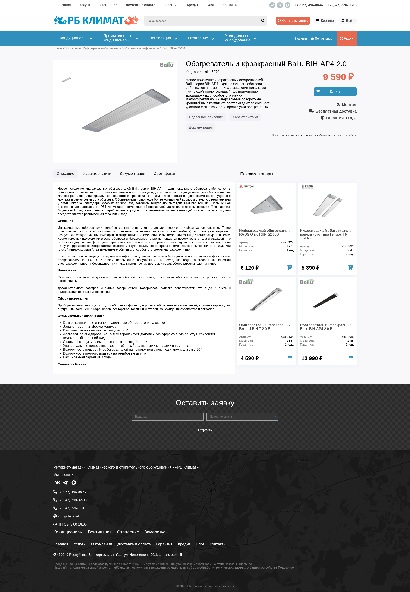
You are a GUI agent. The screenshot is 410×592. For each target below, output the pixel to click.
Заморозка (154, 532)
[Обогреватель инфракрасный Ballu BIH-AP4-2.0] (126, 156)
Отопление (128, 532)
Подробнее (350, 135)
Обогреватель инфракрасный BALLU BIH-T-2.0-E (265, 327)
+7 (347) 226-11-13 (342, 5)
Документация (200, 127)
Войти (351, 20)
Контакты (230, 5)
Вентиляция (100, 532)
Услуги (84, 5)
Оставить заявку (294, 20)
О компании (107, 5)
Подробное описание (206, 117)
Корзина (327, 20)
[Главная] (96, 23)
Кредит (192, 5)
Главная (64, 5)
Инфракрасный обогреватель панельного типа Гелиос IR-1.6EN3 (325, 234)
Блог (210, 5)
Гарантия (171, 5)
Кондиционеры (68, 532)
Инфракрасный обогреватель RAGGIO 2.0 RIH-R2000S (265, 232)
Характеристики (245, 117)
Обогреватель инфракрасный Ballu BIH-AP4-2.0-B (325, 327)
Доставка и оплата (140, 5)
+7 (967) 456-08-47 (309, 5)
